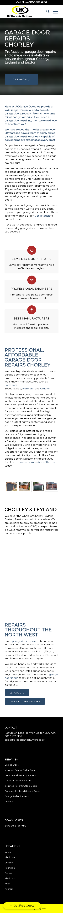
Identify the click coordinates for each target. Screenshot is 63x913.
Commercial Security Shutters (20, 775)
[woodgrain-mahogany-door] (51, 486)
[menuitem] (46, 11)
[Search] (46, 11)
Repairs (9, 801)
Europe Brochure (15, 825)
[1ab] (11, 486)
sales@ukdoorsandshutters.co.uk (25, 739)
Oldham (9, 873)
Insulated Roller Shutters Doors (21, 786)
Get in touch (42, 215)
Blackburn (10, 857)
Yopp (44, 908)
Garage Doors (12, 764)
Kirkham (9, 889)
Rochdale (10, 868)
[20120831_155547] (25, 486)
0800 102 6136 (13, 736)
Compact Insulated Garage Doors (22, 791)
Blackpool (10, 878)
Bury (7, 883)
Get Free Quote (24, 905)
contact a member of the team (38, 462)
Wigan (8, 852)
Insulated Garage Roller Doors (20, 770)
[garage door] (38, 486)
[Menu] (53, 11)
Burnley (9, 862)
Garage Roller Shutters (16, 796)
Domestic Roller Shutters (18, 780)
